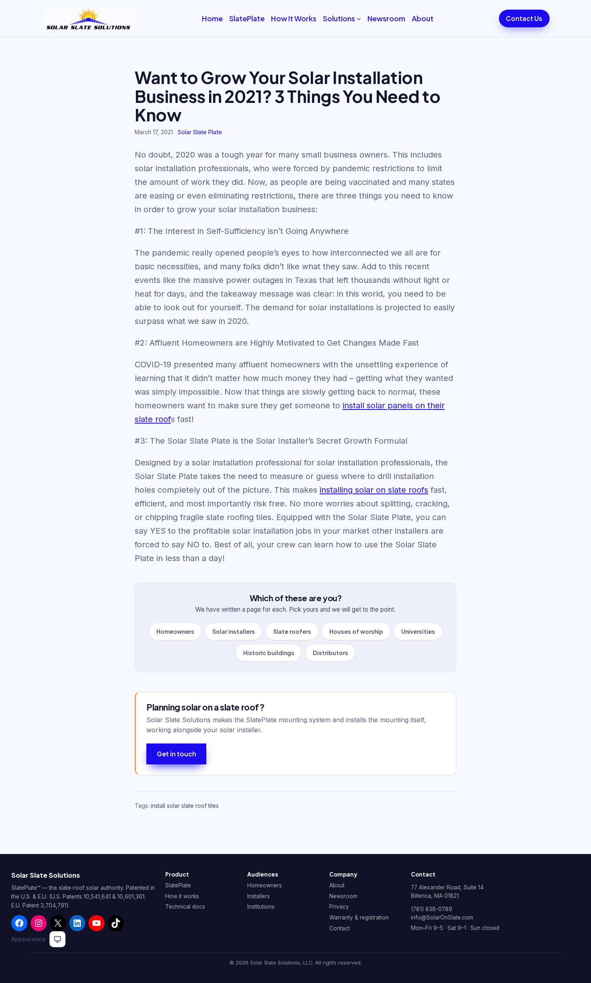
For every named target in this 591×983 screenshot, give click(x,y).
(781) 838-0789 (431, 909)
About (337, 885)
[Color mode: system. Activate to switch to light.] (57, 939)
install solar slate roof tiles (185, 805)
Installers (258, 896)
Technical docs (185, 906)
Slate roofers (292, 631)
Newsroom (343, 896)
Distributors (330, 652)
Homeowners (175, 631)
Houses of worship (356, 631)
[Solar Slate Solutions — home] (88, 18)
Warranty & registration (359, 917)
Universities (418, 631)
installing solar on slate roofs (374, 490)
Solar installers (233, 631)
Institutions (261, 906)
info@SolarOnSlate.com (442, 917)
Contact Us (524, 18)
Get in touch (176, 754)
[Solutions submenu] (359, 18)
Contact (339, 928)
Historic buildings (268, 652)
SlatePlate (178, 885)
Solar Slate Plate (200, 132)
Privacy (339, 906)
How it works (182, 896)
